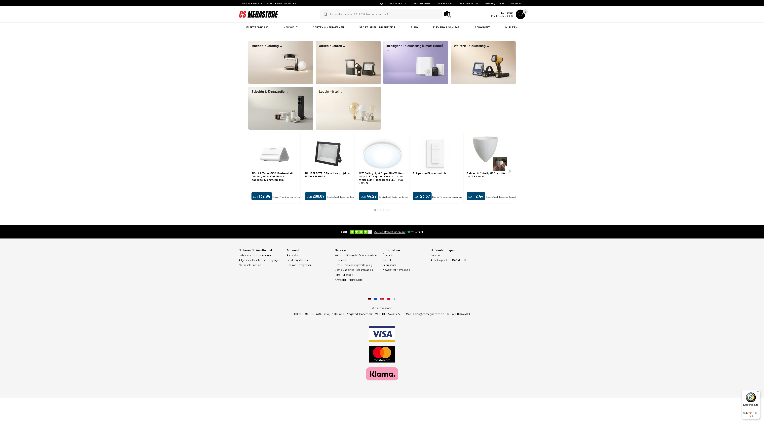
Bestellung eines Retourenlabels (354, 269)
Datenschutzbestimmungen (255, 255)
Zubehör (436, 255)
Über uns (388, 255)
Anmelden (516, 3)
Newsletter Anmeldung (396, 269)
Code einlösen (444, 3)
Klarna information (250, 265)
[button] (510, 171)
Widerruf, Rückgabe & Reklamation (356, 255)
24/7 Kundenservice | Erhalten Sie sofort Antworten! (268, 3)
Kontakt (388, 260)
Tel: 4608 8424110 (458, 314)
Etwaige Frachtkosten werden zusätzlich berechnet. (295, 197)
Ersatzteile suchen (469, 3)
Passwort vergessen (299, 265)
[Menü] (757, 392)
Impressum (389, 265)
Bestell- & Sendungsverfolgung (353, 265)
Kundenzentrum (398, 3)
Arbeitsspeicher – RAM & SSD (448, 260)
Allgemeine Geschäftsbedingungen (259, 260)
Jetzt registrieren (495, 3)
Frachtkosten (343, 260)
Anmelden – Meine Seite (349, 279)
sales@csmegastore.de (428, 314)
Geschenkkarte (422, 3)
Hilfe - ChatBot (344, 274)
